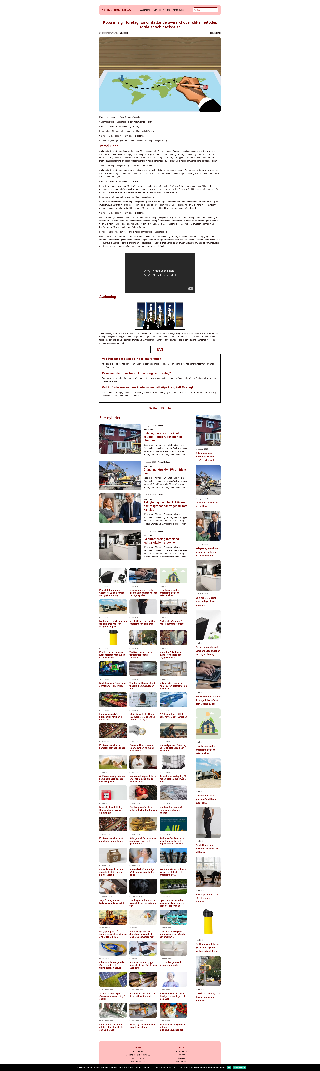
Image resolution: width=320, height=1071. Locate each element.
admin (160, 426)
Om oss (157, 10)
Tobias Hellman (164, 462)
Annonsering (146, 10)
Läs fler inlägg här (160, 408)
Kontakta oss (178, 10)
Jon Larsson (122, 33)
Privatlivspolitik (239, 1067)
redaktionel (215, 33)
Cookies (166, 10)
